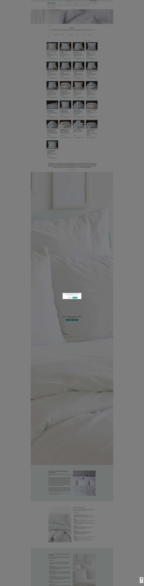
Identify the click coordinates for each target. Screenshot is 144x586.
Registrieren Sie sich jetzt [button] (93, 0)
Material (83, 34)
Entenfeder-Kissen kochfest (63, 52)
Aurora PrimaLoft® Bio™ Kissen (52, 52)
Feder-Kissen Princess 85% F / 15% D (78, 72)
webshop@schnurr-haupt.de (78, 3)
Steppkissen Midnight (77, 129)
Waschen (77, 34)
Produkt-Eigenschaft (56, 34)
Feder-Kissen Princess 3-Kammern (91, 52)
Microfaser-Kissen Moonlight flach (50, 111)
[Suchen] (89, 3)
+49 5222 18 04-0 (70, 3)
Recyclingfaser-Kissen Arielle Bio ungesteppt (64, 130)
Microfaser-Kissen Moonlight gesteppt (64, 111)
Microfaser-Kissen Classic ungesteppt (91, 91)
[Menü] (142, 577)
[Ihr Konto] (92, 3)
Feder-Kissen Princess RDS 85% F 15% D (52, 91)
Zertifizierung (90, 34)
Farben (63, 34)
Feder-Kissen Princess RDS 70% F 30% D (91, 72)
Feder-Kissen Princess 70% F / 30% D (65, 72)
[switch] (141, 582)
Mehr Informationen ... (75, 294)
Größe (49, 34)
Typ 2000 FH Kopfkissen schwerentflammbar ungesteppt (51, 151)
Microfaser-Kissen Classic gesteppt (78, 91)
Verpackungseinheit (70, 34)
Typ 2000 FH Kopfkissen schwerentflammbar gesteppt (91, 130)
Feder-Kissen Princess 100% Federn (77, 52)
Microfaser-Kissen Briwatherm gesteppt (64, 91)
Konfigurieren (69, 297)
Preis (48, 36)
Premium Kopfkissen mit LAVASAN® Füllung (51, 130)
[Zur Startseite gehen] (51, 3)
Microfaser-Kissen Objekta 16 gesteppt (91, 111)
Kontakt (66, 493)
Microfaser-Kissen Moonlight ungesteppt (77, 111)
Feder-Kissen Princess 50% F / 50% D (52, 72)
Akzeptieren (75, 297)
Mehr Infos (52, 58)
